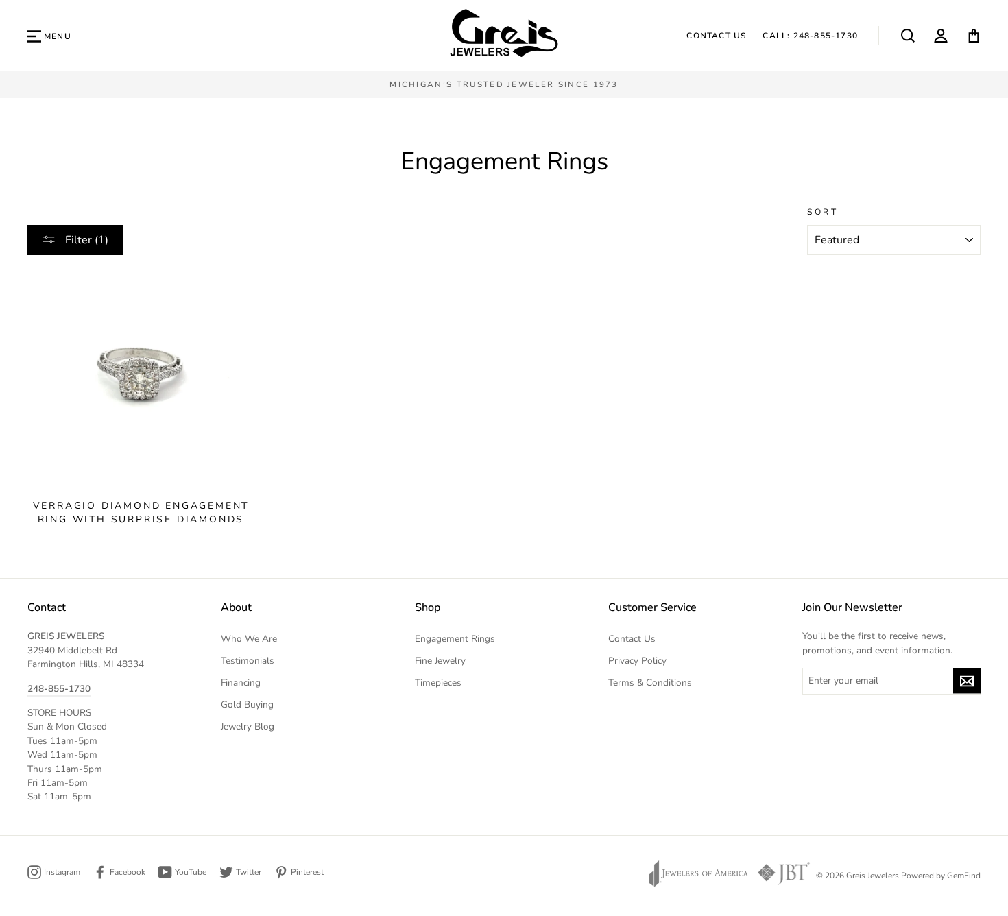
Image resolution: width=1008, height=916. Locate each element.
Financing (241, 682)
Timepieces (438, 682)
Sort (822, 211)
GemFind (964, 875)
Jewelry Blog (247, 726)
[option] (504, 84)
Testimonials (247, 660)
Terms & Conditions (650, 682)
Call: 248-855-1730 (810, 35)
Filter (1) (85, 240)
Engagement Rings (455, 638)
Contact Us (716, 35)
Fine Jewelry (440, 660)
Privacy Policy (637, 660)
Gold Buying (247, 704)
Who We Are (249, 638)
